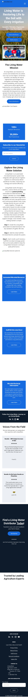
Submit (14, 158)
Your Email (5, 682)
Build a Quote (14, 40)
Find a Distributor (14, 34)
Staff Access (14, 653)
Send (14, 690)
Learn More (14, 291)
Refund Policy (14, 650)
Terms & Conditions (14, 656)
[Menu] (25, 3)
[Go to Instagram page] (15, 419)
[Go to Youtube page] (18, 419)
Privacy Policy (14, 648)
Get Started (14, 533)
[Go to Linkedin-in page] (10, 419)
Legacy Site (14, 659)
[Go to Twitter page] (13, 419)
